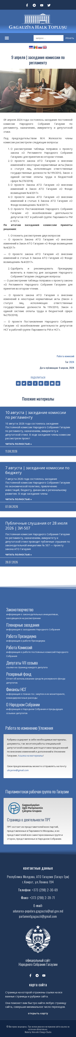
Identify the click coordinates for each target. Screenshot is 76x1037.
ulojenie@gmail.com (18, 770)
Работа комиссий (65, 356)
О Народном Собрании (23, 704)
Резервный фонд (18, 674)
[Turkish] (31, 46)
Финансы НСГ (16, 689)
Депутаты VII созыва (22, 662)
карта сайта (38, 984)
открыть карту (38, 1013)
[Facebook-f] (27, 5)
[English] (45, 46)
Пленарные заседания (22, 624)
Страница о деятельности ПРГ (29, 820)
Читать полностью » (18, 443)
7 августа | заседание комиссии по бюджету (37, 470)
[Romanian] (35, 46)
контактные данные (38, 868)
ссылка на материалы (31, 755)
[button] (7, 38)
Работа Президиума (21, 636)
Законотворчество (19, 609)
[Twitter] (49, 5)
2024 (71, 362)
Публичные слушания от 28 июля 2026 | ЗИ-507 (36, 525)
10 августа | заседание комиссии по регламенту (35, 415)
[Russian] (40, 46)
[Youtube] (41, 5)
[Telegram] (34, 5)
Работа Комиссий (19, 647)
